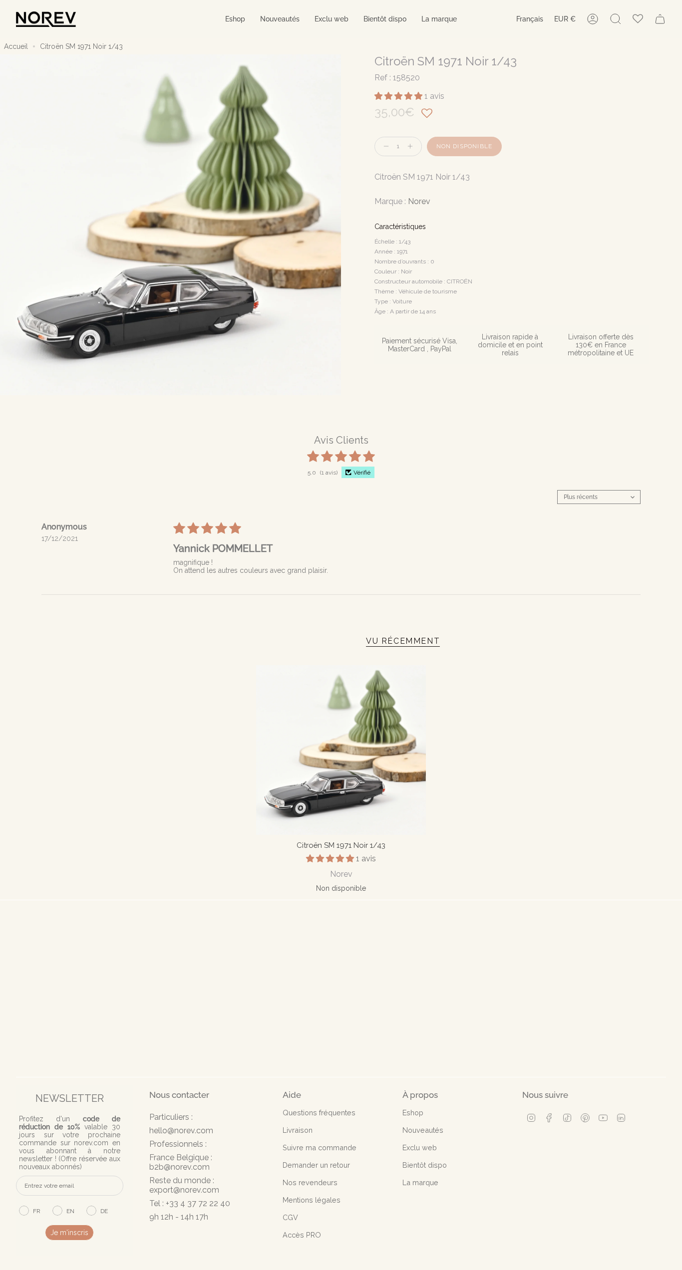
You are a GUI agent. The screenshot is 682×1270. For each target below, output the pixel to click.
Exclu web (419, 1147)
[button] (235, 19)
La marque (420, 1182)
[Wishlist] (638, 19)
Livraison (298, 1130)
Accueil (16, 46)
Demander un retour (316, 1165)
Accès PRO (302, 1235)
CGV (290, 1217)
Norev (419, 201)
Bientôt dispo (424, 1165)
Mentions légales (312, 1200)
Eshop (412, 1112)
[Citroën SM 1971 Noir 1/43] (341, 750)
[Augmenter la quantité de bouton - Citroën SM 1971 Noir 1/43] (412, 146)
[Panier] (660, 18)
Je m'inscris (69, 1233)
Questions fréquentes (319, 1112)
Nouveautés (422, 1130)
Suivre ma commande (319, 1147)
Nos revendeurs (310, 1182)
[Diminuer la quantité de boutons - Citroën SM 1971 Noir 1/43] (383, 146)
